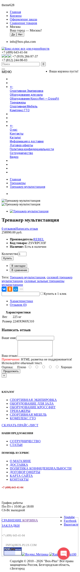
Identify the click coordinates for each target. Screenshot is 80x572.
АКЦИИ (14, 172)
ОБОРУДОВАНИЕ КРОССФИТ (33, 407)
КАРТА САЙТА (21, 475)
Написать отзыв (27, 228)
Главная (15, 179)
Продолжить (11, 371)
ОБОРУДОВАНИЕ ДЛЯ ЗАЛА (32, 403)
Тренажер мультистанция (27, 186)
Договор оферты (21, 145)
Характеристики (21, 301)
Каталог (15, 137)
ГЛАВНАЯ (16, 79)
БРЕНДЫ (16, 118)
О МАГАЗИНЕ (20, 461)
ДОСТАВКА (19, 464)
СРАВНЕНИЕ (12, 520)
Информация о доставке (27, 141)
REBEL (38, 239)
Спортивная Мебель (24, 106)
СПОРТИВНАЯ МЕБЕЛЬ (28, 414)
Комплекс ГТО (20, 110)
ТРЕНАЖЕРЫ (20, 411)
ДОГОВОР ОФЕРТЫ (25, 472)
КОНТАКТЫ (19, 479)
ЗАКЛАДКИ (11, 525)
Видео (14, 157)
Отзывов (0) (18, 304)
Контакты (16, 133)
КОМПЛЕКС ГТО (23, 418)
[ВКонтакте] (4, 289)
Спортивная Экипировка (26, 90)
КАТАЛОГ (20, 87)
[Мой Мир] (15, 289)
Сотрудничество (21, 153)
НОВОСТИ (16, 164)
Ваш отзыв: (10, 355)
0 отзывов (9, 228)
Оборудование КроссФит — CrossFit (34, 98)
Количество (10, 254)
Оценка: (7, 367)
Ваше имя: (9, 338)
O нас (13, 129)
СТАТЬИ (16, 445)
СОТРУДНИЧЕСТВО (25, 441)
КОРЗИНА (30, 520)
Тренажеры (18, 102)
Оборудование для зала (26, 94)
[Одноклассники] (9, 289)
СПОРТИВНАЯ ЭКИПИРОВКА (33, 400)
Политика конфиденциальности (32, 149)
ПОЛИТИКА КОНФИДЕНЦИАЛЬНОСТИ (41, 468)
